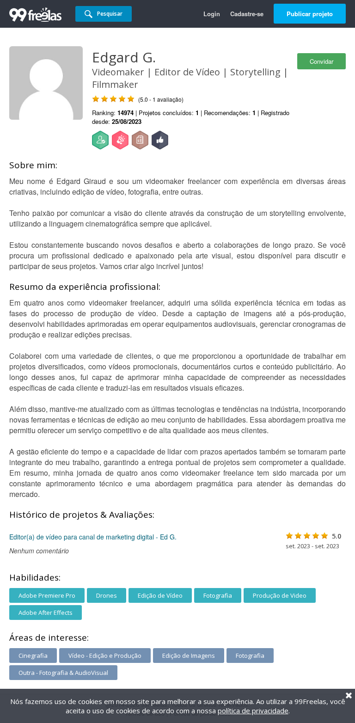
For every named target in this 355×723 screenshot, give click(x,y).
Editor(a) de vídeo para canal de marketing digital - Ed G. (93, 536)
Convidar (321, 61)
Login (211, 13)
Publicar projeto (310, 13)
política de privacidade (253, 710)
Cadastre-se (246, 13)
